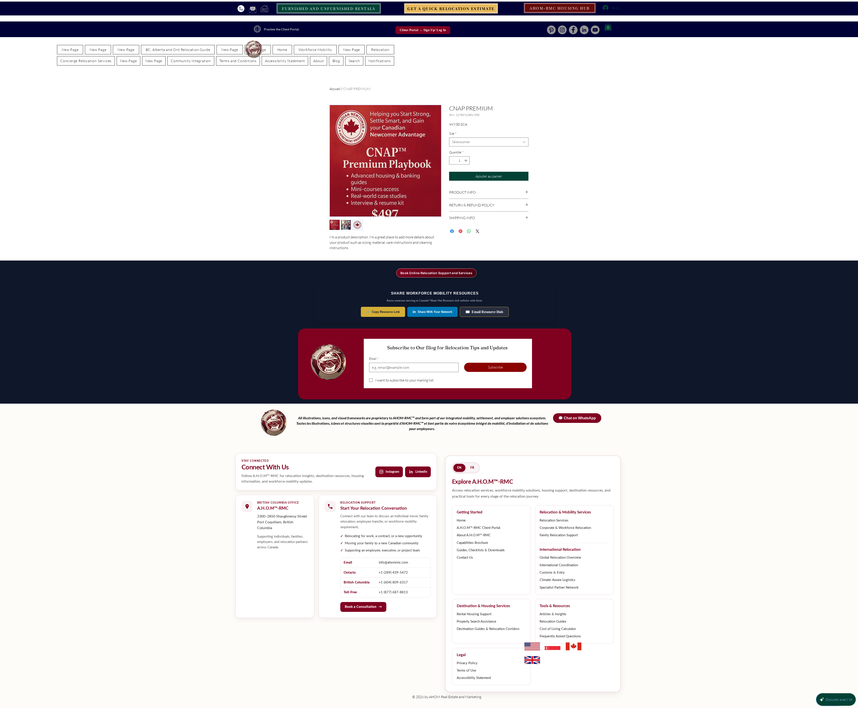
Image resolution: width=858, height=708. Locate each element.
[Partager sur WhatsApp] (469, 231)
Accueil (335, 89)
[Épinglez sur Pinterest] (460, 231)
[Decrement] (452, 160)
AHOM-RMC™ (404, 418)
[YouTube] (595, 29)
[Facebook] (573, 29)
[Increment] (466, 160)
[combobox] (488, 142)
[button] (608, 26)
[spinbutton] (459, 160)
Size (452, 133)
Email (374, 358)
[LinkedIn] (584, 29)
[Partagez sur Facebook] (452, 231)
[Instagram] (562, 29)
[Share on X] (477, 231)
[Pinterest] (551, 29)
